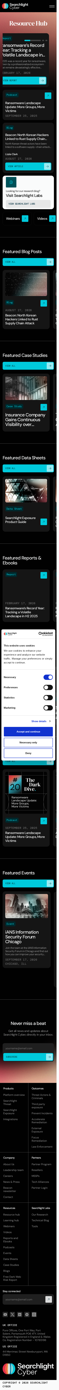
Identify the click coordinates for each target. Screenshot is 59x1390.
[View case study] (26, 403)
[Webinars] (17, 218)
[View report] (28, 60)
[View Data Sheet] (26, 504)
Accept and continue (28, 731)
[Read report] (26, 595)
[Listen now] (28, 105)
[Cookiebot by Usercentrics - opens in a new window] (39, 634)
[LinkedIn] (19, 1314)
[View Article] (26, 299)
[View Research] (28, 192)
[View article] (28, 148)
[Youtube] (5, 1314)
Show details (38, 721)
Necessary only (28, 742)
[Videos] (46, 218)
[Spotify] (27, 1314)
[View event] (27, 929)
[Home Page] (17, 6)
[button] (52, 6)
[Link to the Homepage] (28, 1369)
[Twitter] (12, 1314)
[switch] (48, 687)
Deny (28, 753)
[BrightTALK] (34, 1314)
